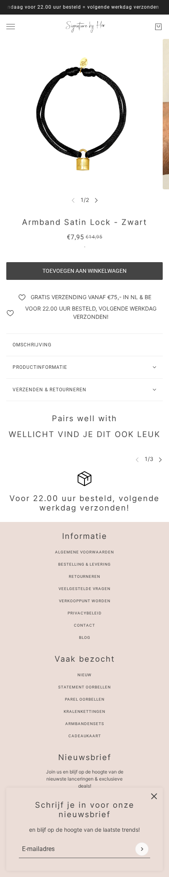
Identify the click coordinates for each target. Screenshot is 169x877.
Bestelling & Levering (84, 564)
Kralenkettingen (84, 711)
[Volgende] (96, 200)
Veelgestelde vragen (84, 589)
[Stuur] (142, 849)
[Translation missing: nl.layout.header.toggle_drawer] (10, 26)
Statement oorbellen (84, 687)
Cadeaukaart (84, 736)
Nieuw (84, 675)
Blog (84, 637)
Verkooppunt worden (84, 601)
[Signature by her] (84, 27)
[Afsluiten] (154, 796)
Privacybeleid (85, 613)
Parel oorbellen (85, 699)
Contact (84, 625)
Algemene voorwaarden (84, 552)
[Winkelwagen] (158, 26)
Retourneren (84, 576)
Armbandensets (84, 724)
